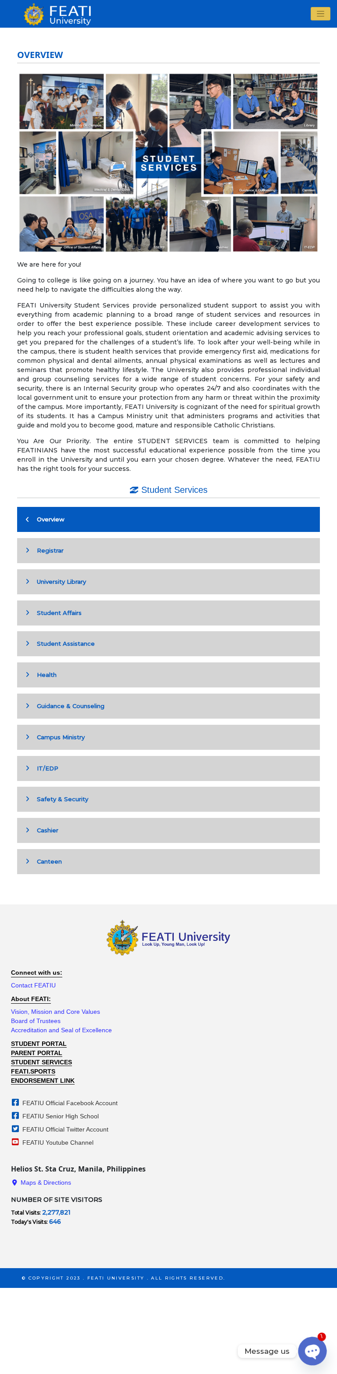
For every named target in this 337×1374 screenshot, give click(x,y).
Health (44, 674)
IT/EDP (45, 768)
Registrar (48, 550)
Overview (48, 519)
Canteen (47, 861)
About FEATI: (31, 998)
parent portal (36, 1052)
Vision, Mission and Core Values (55, 1011)
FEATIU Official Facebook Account (69, 1102)
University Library (59, 581)
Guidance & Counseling (68, 705)
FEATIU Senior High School (60, 1116)
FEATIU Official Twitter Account (64, 1129)
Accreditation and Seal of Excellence (61, 1030)
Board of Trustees (36, 1020)
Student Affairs (57, 612)
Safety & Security (60, 799)
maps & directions (45, 1182)
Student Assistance (63, 643)
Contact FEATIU (33, 985)
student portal (39, 1043)
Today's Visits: (30, 1222)
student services (41, 1062)
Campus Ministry (58, 737)
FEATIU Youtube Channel (57, 1142)
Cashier (45, 830)
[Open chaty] (312, 1351)
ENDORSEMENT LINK (43, 1080)
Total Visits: (26, 1212)
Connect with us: (36, 972)
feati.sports (33, 1071)
